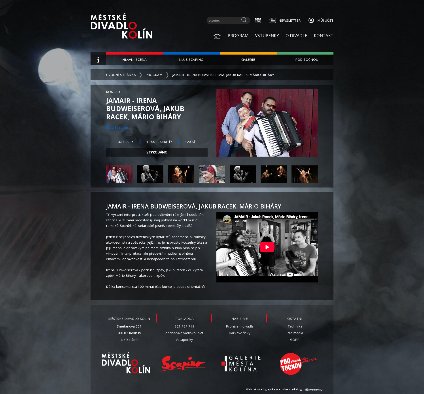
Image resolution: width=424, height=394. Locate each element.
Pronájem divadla (240, 326)
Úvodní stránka (121, 74)
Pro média (295, 333)
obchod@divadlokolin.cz (184, 333)
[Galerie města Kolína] (240, 363)
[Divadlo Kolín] (128, 26)
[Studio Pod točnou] (298, 363)
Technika (295, 326)
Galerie (248, 59)
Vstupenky (267, 35)
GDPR (294, 339)
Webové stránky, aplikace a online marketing (274, 389)
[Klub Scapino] (183, 363)
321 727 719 (184, 326)
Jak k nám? (129, 339)
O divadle (296, 35)
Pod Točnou (306, 59)
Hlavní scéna (134, 59)
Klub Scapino (191, 59)
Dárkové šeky (239, 333)
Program (238, 35)
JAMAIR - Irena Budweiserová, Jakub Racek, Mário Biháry (223, 74)
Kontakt (323, 35)
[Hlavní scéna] (126, 362)
